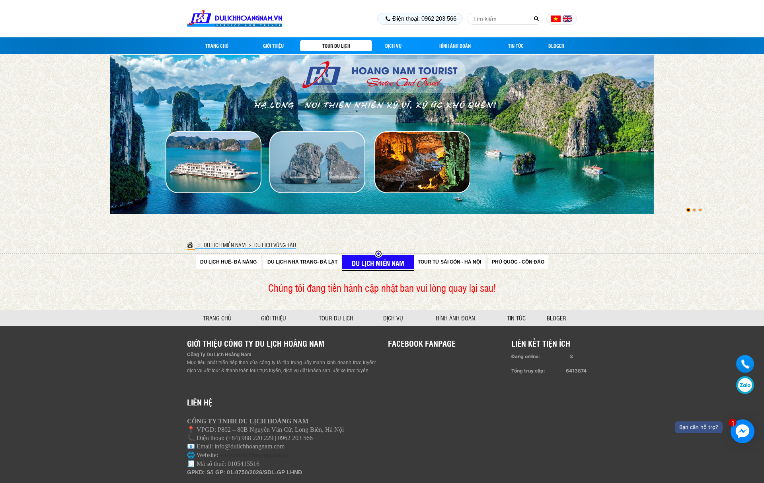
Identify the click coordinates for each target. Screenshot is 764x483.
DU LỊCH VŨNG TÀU (275, 244)
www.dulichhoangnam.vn (254, 455)
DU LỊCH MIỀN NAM (225, 244)
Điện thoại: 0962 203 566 (424, 18)
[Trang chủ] (191, 245)
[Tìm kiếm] (536, 19)
